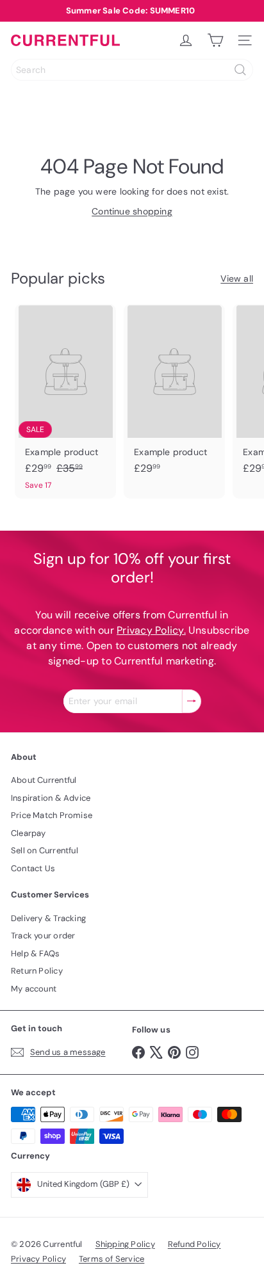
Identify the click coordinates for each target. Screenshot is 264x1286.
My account (33, 988)
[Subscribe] (191, 701)
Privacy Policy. (151, 630)
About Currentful (43, 780)
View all (236, 278)
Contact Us (33, 868)
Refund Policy (194, 1244)
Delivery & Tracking (48, 918)
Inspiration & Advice (50, 797)
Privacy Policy (38, 1258)
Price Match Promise (51, 815)
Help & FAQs (35, 953)
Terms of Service (111, 1258)
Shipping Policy (125, 1244)
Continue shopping (132, 211)
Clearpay (28, 833)
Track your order (43, 935)
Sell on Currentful (44, 850)
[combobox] (132, 70)
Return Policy (37, 970)
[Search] (240, 70)
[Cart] (215, 40)
